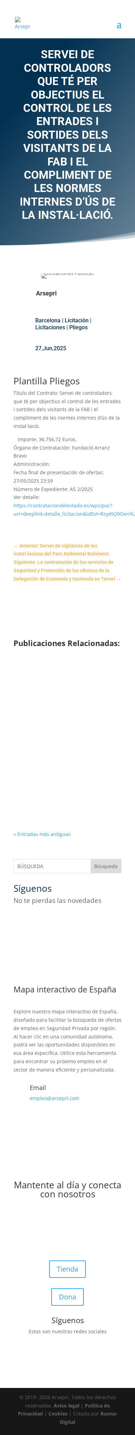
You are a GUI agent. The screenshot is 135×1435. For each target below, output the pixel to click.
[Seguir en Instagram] (46, 921)
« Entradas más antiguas (42, 834)
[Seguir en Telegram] (88, 921)
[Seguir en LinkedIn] (74, 921)
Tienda (67, 1269)
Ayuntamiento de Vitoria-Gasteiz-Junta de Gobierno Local (63, 777)
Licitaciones (50, 327)
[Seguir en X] (32, 921)
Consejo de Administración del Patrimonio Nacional (60, 693)
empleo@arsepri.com (54, 1098)
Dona (67, 1297)
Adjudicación (73, 787)
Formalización (75, 702)
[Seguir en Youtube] (60, 921)
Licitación (77, 320)
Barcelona (48, 320)
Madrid (93, 711)
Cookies (58, 1413)
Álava (100, 787)
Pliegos (78, 327)
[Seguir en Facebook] (19, 921)
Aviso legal (66, 1405)
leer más (34, 719)
